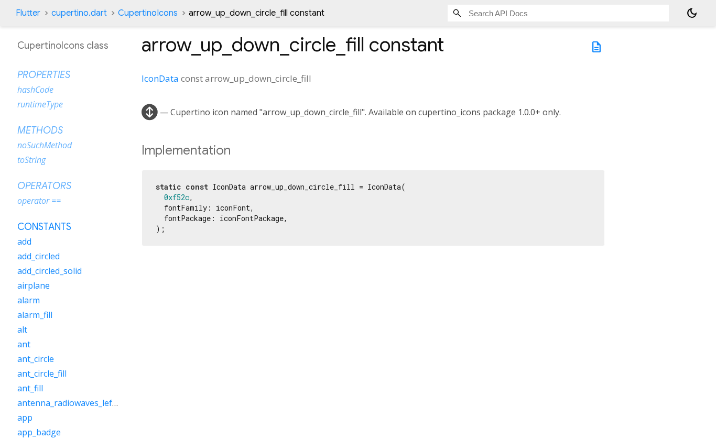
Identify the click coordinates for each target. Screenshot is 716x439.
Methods (40, 130)
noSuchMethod (44, 145)
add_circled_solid (49, 271)
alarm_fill (34, 315)
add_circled (38, 256)
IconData (160, 78)
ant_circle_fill (42, 373)
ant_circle (35, 359)
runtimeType (40, 104)
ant (23, 344)
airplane (33, 285)
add (24, 241)
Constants (44, 227)
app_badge (39, 432)
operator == (39, 200)
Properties (43, 75)
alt (22, 329)
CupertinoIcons (148, 13)
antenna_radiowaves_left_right (77, 403)
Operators (44, 186)
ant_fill (30, 388)
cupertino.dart (79, 13)
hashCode (35, 89)
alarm (28, 300)
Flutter (28, 13)
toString (31, 160)
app (24, 417)
